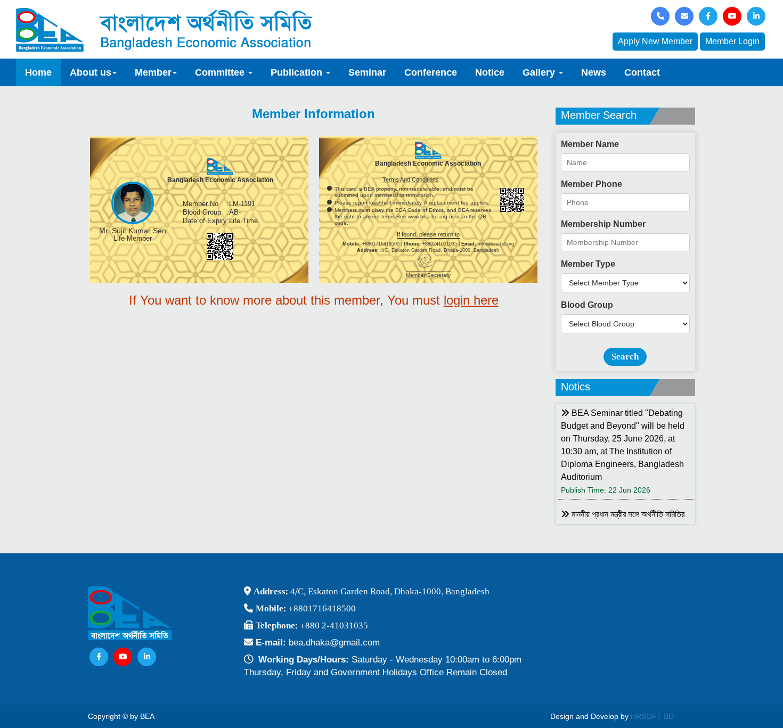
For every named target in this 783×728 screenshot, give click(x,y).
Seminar (367, 72)
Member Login (732, 41)
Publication (298, 72)
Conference (430, 72)
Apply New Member (655, 41)
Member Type (588, 263)
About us (90, 72)
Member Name (590, 144)
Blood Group (587, 304)
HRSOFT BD (652, 716)
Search (625, 356)
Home (38, 72)
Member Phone (591, 184)
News (593, 72)
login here (471, 300)
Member (153, 72)
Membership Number (603, 223)
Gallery (540, 72)
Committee (221, 72)
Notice (489, 72)
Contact (642, 72)
